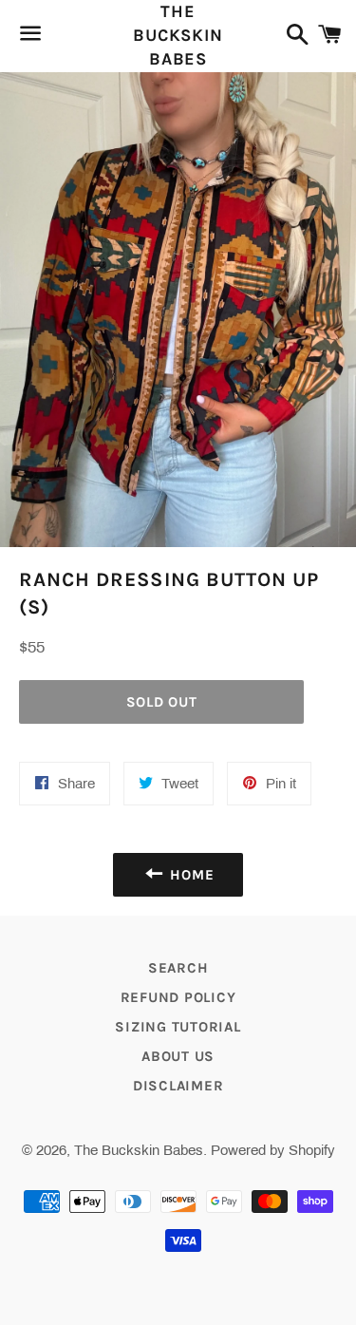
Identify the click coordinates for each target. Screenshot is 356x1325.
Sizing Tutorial (177, 1026)
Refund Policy (178, 997)
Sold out (161, 701)
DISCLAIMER (178, 1085)
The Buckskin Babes (178, 35)
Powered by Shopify (273, 1150)
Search (178, 967)
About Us (178, 1056)
